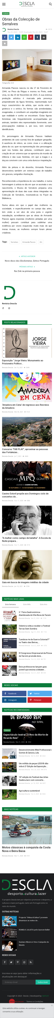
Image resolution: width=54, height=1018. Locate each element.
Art (41, 242)
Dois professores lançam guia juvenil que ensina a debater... (33, 668)
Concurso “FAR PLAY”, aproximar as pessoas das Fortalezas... (25, 451)
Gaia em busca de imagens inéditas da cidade (25, 582)
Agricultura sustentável (29, 791)
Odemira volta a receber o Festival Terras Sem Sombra (34, 627)
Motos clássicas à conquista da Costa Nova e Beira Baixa (26, 849)
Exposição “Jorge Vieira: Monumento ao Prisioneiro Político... (22, 362)
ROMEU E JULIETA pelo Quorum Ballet (34, 930)
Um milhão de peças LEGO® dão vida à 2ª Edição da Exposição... (33, 764)
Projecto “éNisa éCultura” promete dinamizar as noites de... (33, 919)
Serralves (14, 242)
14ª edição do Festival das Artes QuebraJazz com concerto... (33, 778)
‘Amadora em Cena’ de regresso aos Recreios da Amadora (25, 406)
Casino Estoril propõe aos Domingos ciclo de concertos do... (25, 495)
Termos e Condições (34, 1001)
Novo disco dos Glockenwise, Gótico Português (27, 261)
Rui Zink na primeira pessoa (27, 271)
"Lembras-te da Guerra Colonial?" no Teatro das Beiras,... (34, 640)
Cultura (5, 13)
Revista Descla (13, 29)
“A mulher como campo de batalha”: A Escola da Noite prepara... (26, 539)
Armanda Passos (28, 242)
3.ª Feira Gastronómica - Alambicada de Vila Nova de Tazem (35, 613)
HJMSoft (45, 996)
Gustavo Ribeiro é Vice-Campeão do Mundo (34, 943)
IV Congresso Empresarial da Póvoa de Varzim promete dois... (35, 654)
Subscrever (43, 982)
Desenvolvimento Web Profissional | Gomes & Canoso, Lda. (35, 751)
